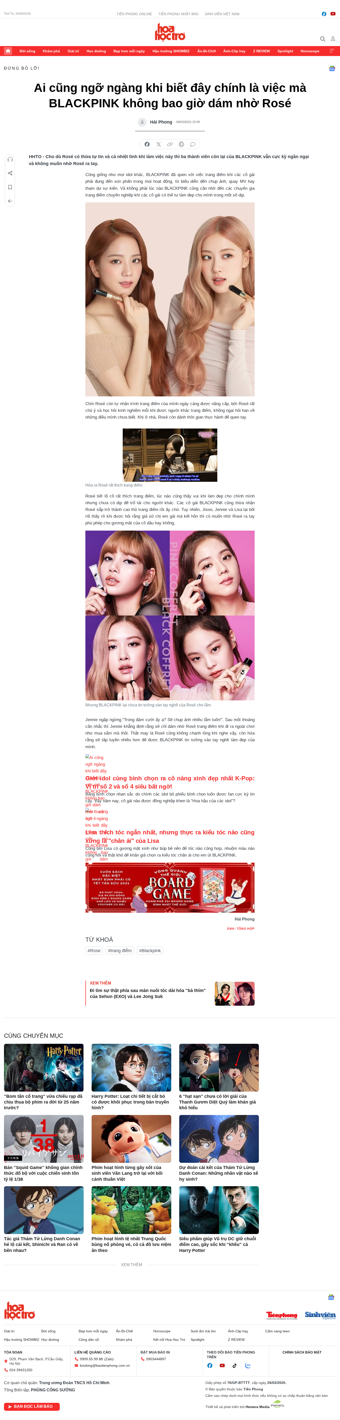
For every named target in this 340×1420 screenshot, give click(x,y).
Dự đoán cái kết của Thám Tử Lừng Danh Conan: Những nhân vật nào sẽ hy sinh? (218, 1173)
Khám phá (51, 51)
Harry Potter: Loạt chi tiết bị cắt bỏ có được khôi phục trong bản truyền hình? (130, 1102)
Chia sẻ (10, 173)
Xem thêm (332, 51)
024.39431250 (20, 1370)
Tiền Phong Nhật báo (178, 14)
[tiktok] (237, 1366)
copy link (170, 144)
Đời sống (27, 51)
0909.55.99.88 (91, 1359)
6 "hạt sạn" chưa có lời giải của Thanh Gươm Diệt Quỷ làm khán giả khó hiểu (217, 1102)
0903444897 (156, 1359)
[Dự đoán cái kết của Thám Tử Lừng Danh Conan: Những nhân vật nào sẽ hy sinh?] (219, 1139)
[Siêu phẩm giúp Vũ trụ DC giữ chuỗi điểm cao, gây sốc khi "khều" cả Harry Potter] (219, 1210)
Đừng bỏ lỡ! (22, 68)
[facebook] (324, 14)
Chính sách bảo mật (302, 1352)
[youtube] (333, 14)
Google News (332, 68)
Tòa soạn (13, 1352)
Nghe (10, 159)
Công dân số (89, 1340)
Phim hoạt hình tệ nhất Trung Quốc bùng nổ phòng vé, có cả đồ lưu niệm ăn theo (131, 1244)
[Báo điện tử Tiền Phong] (281, 1316)
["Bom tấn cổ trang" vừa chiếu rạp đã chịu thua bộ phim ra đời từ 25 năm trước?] (44, 1068)
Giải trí (73, 51)
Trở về (10, 201)
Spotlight (285, 51)
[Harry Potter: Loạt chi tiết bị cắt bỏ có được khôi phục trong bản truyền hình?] (131, 1068)
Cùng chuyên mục (33, 1035)
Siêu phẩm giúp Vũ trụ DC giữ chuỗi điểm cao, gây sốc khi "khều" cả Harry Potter (217, 1244)
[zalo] (250, 1365)
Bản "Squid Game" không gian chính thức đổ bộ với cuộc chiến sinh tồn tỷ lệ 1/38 (43, 1173)
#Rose (94, 950)
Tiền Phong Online (134, 14)
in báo (181, 144)
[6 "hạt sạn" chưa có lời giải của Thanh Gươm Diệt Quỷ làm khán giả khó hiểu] (219, 1068)
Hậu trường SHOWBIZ (171, 51)
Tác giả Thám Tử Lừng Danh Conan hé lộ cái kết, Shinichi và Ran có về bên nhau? (42, 1244)
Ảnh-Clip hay (234, 51)
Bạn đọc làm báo (33, 1406)
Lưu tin (10, 187)
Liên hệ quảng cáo (92, 1352)
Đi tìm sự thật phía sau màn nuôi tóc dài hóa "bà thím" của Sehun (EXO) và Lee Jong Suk (148, 993)
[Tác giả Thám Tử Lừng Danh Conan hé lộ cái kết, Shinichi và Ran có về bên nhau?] (44, 1210)
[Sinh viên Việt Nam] (320, 1316)
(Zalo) (109, 1359)
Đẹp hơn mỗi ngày (129, 51)
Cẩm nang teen (277, 1331)
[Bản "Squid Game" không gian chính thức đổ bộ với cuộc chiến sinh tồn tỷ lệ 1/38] (44, 1139)
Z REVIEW (261, 51)
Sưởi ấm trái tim (203, 1331)
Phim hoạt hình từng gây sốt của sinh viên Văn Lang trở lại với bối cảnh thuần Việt (127, 1173)
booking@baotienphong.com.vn (105, 1365)
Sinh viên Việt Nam (222, 14)
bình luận (193, 144)
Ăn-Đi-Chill (206, 51)
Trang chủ (8, 51)
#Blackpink (150, 950)
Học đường (96, 51)
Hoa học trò (19, 1311)
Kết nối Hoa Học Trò (169, 1340)
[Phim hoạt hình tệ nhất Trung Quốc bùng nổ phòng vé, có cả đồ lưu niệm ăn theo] (131, 1210)
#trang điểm (120, 950)
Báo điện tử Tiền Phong (170, 32)
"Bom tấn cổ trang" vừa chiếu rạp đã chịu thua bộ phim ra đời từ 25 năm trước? (43, 1102)
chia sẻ (147, 144)
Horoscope (310, 51)
